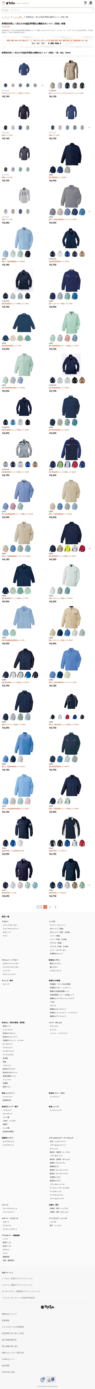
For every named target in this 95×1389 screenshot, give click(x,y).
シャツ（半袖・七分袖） (59, 939)
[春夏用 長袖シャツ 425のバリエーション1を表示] (5, 885)
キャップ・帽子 (7, 980)
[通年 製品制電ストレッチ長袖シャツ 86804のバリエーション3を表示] (67, 464)
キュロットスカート (10, 1229)
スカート (6, 1222)
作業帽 (5, 1083)
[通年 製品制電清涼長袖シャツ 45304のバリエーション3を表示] (20, 380)
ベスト (5, 936)
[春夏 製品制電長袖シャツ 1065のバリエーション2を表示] (13, 338)
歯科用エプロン (55, 1181)
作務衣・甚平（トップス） (59, 1208)
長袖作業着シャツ (9, 1076)
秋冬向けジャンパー (10, 1037)
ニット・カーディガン (58, 950)
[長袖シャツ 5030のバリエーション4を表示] (27, 169)
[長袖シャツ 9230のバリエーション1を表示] (52, 127)
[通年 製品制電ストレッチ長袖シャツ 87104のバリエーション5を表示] (82, 548)
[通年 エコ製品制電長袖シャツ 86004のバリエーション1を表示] (5, 254)
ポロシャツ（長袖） (57, 929)
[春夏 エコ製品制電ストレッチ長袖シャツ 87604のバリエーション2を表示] (60, 717)
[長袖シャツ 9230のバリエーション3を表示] (67, 127)
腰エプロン (54, 967)
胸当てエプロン (55, 963)
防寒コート (7, 1026)
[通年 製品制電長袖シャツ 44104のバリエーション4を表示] (74, 422)
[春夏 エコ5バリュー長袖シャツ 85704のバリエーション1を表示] (52, 590)
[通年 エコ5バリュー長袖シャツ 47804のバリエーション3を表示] (67, 296)
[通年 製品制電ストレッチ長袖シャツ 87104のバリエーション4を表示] (74, 548)
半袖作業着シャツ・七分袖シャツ (62, 995)
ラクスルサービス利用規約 (13, 1327)
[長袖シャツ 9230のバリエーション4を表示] (74, 127)
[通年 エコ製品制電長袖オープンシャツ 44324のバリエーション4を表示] (27, 548)
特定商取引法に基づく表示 (13, 1333)
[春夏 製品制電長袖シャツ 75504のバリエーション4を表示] (74, 380)
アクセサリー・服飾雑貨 (11, 1235)
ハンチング (7, 1110)
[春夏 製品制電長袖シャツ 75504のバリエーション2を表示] (60, 380)
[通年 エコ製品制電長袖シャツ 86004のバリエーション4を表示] (27, 254)
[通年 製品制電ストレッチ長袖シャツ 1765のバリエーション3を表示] (20, 590)
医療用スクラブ (7, 1138)
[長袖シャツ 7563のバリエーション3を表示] (20, 127)
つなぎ (52, 1002)
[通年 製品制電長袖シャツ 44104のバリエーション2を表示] (60, 422)
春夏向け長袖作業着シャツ (59, 991)
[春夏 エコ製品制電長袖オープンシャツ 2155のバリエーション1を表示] (52, 674)
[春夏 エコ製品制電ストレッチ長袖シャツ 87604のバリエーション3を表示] (67, 717)
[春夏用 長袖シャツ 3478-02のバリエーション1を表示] (52, 843)
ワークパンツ (8, 1047)
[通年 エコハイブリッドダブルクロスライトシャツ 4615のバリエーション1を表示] (52, 85)
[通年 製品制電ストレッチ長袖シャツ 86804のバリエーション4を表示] (74, 464)
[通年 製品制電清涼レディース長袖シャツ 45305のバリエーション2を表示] (60, 338)
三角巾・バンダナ (9, 1121)
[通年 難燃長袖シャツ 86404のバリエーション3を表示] (67, 169)
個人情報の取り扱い (10, 1346)
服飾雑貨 (6, 1257)
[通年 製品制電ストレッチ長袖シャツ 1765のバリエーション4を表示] (27, 590)
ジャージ (5, 1205)
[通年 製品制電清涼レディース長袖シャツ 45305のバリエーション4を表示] (74, 338)
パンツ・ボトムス (55, 1022)
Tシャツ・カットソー (57, 925)
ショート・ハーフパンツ (59, 1033)
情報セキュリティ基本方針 (13, 1353)
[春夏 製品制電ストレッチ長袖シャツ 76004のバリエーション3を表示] (20, 422)
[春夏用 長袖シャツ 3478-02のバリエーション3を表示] (67, 843)
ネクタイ (6, 1250)
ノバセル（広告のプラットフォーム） (17, 1278)
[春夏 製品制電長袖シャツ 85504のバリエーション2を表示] (60, 759)
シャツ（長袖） (55, 936)
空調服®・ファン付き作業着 (60, 984)
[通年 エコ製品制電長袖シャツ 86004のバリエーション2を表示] (13, 254)
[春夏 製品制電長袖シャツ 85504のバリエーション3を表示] (67, 759)
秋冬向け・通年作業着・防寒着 (13, 1022)
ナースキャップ (55, 1191)
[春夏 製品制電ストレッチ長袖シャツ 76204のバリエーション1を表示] (5, 464)
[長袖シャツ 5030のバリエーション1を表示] (5, 169)
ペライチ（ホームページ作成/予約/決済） (19, 1298)
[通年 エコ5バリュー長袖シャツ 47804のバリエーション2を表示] (60, 296)
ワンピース (7, 1225)
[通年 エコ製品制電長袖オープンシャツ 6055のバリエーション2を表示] (60, 211)
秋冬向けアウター (9, 1069)
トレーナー (7, 971)
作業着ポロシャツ (56, 954)
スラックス (54, 1026)
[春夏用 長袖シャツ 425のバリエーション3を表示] (20, 885)
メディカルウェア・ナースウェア (61, 1138)
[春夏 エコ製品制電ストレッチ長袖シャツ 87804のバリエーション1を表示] (52, 801)
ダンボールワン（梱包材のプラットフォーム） (21, 1291)
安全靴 (5, 1058)
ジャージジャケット (10, 1208)
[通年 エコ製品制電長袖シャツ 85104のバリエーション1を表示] (5, 759)
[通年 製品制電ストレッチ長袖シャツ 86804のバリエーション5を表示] (82, 464)
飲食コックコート (8, 1093)
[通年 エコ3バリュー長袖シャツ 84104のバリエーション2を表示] (60, 632)
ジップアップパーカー (11, 967)
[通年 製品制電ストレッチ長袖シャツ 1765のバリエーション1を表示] (5, 590)
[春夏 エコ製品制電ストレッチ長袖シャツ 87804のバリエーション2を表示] (60, 801)
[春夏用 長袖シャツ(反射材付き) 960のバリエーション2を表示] (13, 843)
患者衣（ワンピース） (58, 1163)
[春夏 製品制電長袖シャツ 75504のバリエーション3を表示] (67, 380)
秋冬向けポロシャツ (10, 1072)
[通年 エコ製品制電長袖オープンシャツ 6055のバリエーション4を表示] (74, 211)
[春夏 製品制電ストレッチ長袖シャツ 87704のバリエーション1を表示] (5, 674)
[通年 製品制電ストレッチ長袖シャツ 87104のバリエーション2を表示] (60, 548)
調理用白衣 (7, 1100)
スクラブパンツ (8, 1145)
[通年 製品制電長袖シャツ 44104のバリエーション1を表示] (52, 422)
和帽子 (5, 1124)
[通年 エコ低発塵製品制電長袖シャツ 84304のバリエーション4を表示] (27, 801)
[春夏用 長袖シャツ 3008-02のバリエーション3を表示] (67, 885)
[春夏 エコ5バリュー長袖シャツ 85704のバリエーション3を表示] (67, 590)
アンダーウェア (8, 1051)
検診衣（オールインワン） (59, 1173)
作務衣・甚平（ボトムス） (59, 1212)
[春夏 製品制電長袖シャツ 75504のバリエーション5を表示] (82, 380)
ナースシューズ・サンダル (59, 1188)
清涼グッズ (7, 1246)
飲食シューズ (54, 1106)
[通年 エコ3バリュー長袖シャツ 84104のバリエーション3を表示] (67, 632)
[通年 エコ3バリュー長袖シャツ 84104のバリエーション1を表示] (52, 632)
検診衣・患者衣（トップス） (60, 1152)
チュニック (54, 1148)
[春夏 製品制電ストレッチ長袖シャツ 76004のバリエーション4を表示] (27, 422)
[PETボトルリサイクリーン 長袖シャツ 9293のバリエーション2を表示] (13, 85)
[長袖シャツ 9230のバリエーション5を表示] (82, 127)
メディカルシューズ (57, 1184)
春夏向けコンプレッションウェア (62, 998)
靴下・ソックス (55, 1225)
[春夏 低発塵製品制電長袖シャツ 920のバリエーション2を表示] (13, 632)
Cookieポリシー (8, 1359)
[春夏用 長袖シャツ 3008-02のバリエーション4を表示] (74, 885)
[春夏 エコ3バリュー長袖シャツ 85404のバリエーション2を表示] (13, 717)
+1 (42, 85)
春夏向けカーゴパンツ (58, 1009)
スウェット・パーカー (10, 960)
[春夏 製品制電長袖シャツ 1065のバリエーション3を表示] (20, 338)
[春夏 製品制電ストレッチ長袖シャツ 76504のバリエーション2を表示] (13, 296)
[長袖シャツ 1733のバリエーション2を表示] (13, 211)
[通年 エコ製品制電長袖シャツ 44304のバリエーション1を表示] (52, 506)
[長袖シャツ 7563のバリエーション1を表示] (5, 127)
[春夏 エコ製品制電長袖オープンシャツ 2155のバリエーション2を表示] (60, 674)
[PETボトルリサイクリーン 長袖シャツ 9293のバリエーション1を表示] (5, 85)
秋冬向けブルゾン (9, 1033)
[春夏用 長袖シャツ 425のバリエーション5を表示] (35, 885)
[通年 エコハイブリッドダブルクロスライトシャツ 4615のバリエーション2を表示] (60, 85)
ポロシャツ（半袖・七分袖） (60, 932)
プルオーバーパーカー (11, 963)
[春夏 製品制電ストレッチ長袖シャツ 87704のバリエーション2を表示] (13, 674)
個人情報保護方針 (9, 1340)
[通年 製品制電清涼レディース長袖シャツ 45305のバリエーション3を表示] (67, 338)
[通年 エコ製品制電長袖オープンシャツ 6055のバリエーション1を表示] (52, 211)
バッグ (5, 1239)
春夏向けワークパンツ (58, 1016)
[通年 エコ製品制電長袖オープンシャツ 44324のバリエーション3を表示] (20, 548)
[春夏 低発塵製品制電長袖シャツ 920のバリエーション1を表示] (5, 632)
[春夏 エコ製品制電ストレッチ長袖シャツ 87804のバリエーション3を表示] (67, 801)
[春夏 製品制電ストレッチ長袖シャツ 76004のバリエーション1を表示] (5, 422)
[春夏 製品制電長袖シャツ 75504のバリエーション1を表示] (52, 380)
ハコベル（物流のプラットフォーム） (17, 1285)
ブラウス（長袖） (56, 943)
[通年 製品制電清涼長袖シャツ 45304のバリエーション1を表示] (5, 380)
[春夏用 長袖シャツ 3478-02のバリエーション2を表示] (60, 843)
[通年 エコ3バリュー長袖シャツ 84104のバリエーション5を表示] (82, 632)
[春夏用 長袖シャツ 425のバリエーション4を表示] (27, 885)
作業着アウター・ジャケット (60, 988)
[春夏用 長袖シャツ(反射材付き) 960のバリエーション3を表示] (20, 843)
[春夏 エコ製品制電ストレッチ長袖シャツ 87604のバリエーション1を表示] (52, 717)
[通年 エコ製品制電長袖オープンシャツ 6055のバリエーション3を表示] (67, 211)
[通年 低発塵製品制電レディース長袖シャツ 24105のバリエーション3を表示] (20, 506)
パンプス (53, 1222)
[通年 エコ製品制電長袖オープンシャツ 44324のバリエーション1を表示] (5, 548)
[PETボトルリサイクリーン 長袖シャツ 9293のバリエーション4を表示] (27, 85)
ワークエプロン (8, 1055)
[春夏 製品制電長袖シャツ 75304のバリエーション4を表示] (74, 254)
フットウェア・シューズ (58, 1218)
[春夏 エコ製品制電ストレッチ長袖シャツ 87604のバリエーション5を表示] (82, 717)
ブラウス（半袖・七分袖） (59, 946)
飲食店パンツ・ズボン (57, 1093)
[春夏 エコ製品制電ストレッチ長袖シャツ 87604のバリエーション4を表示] (74, 717)
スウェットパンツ (9, 974)
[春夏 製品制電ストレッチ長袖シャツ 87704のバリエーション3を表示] (20, 674)
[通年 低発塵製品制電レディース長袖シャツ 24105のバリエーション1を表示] (5, 506)
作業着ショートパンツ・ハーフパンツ (63, 1013)
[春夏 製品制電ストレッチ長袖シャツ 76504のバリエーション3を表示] (20, 296)
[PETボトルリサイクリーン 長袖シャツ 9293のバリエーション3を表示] (20, 85)
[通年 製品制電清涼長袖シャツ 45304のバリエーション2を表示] (13, 380)
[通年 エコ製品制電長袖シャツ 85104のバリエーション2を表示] (13, 759)
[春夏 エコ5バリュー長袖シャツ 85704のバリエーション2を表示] (60, 590)
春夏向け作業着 (54, 980)
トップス (52, 921)
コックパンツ (55, 1097)
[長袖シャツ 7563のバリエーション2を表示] (13, 127)
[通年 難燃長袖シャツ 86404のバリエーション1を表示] (52, 169)
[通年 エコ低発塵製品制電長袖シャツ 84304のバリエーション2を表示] (13, 801)
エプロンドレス (55, 971)
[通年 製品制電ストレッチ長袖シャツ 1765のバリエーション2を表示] (13, 590)
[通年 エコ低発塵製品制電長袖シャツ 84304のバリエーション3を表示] (20, 801)
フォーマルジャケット (11, 929)
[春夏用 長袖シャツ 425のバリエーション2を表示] (13, 885)
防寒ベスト (7, 1087)
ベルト (5, 1253)
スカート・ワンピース (10, 1218)
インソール (7, 1080)
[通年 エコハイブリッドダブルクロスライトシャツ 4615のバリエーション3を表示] (67, 85)
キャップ (6, 984)
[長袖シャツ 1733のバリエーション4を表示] (27, 211)
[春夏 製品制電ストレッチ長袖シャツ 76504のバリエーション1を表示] (5, 296)
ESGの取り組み (8, 1372)
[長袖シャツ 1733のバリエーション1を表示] (5, 211)
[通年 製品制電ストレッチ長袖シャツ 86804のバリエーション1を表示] (52, 464)
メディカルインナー (57, 1198)
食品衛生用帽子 (8, 1131)
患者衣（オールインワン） (59, 1170)
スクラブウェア (8, 1141)
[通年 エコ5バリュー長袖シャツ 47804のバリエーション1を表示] (52, 296)
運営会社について (9, 1314)
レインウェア (8, 1030)
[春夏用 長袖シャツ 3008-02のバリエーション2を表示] (60, 885)
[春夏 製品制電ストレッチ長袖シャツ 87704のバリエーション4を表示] (27, 674)
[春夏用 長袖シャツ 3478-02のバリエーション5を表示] (82, 843)
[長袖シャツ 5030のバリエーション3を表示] (20, 169)
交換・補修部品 (8, 1260)
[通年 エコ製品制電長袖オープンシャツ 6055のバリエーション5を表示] (82, 211)
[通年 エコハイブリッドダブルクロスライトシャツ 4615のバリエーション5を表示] (82, 85)
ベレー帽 (6, 1117)
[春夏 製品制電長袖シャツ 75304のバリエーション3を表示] (67, 254)
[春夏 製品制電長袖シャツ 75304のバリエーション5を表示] (82, 254)
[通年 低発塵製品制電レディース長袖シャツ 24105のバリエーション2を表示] (13, 506)
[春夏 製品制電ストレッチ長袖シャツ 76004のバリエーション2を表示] (13, 422)
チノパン (53, 1030)
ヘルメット (7, 1065)
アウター (5, 921)
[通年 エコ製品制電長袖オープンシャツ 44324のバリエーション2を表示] (13, 548)
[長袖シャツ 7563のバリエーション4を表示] (27, 127)
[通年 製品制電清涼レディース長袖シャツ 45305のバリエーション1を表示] (52, 338)
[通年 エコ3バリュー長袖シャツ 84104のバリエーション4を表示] (74, 632)
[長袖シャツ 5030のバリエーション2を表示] (13, 169)
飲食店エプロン (54, 960)
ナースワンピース (56, 1195)
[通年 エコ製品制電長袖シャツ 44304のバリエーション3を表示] (67, 506)
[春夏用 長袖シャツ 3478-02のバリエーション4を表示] (74, 843)
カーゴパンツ (8, 1044)
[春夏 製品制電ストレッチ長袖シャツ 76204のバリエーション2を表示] (13, 464)
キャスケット (8, 1114)
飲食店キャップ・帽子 (10, 1106)
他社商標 (5, 1366)
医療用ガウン (55, 1166)
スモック (53, 1005)
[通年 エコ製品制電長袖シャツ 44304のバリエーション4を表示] (74, 506)
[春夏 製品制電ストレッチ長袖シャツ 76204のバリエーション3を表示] (20, 464)
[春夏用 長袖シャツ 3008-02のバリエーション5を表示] (82, 885)
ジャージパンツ (8, 1212)
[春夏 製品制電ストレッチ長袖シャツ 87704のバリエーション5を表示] (35, 674)
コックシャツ (8, 1097)
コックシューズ (55, 1110)
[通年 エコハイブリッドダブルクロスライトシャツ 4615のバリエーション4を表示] (74, 85)
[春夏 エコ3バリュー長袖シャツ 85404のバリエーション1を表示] (5, 717)
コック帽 (6, 1128)
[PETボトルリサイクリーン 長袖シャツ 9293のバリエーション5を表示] (35, 85)
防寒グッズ (7, 1242)
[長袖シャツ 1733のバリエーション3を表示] (20, 211)
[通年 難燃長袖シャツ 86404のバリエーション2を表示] (60, 169)
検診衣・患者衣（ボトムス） (60, 1159)
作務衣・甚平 (54, 1205)
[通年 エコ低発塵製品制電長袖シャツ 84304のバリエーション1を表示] (5, 801)
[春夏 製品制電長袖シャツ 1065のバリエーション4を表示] (27, 338)
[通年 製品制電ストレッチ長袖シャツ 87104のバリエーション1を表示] (52, 548)
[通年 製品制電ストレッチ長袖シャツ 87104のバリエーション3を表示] (67, 548)
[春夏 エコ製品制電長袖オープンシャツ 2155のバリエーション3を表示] (67, 674)
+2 (89, 548)
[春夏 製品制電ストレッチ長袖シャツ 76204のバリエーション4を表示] (27, 464)
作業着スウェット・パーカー (13, 1040)
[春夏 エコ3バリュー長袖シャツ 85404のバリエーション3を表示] (20, 717)
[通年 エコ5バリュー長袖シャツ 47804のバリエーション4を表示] (74, 296)
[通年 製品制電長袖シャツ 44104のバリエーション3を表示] (67, 422)
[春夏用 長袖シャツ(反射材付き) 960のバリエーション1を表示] (5, 843)
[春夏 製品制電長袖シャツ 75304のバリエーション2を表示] (60, 254)
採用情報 (5, 1320)
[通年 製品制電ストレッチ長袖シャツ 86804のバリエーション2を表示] (60, 464)
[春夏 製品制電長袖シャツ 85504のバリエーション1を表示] (52, 759)
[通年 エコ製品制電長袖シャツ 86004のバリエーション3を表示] (20, 254)
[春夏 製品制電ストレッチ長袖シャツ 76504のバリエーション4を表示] (27, 296)
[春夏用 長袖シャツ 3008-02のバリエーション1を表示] (52, 885)
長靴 (4, 1062)
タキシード (7, 932)
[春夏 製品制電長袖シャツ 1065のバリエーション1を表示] (5, 338)
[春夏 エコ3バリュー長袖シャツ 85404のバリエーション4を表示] (27, 717)
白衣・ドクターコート (58, 1141)
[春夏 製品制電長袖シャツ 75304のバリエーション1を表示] (52, 254)
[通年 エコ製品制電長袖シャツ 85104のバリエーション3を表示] (20, 759)
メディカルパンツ (56, 1156)
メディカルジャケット (58, 1145)
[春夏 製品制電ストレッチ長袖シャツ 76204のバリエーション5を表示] (35, 464)
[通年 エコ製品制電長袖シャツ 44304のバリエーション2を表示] (60, 506)
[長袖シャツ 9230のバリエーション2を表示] (60, 127)
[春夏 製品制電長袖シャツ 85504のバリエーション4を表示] (74, 759)
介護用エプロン (55, 1177)
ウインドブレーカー (10, 925)
